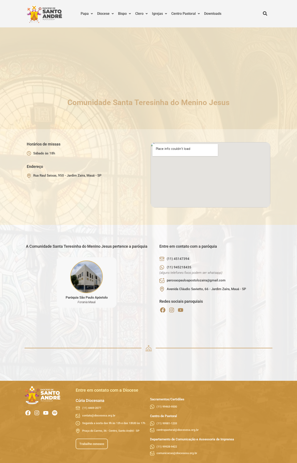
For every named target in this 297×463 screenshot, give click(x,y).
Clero (139, 14)
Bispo (122, 14)
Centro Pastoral (183, 14)
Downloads (212, 14)
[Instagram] (171, 310)
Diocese (103, 14)
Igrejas (157, 14)
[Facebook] (162, 310)
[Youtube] (180, 310)
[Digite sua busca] (265, 14)
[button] (86, 14)
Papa (85, 14)
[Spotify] (54, 413)
